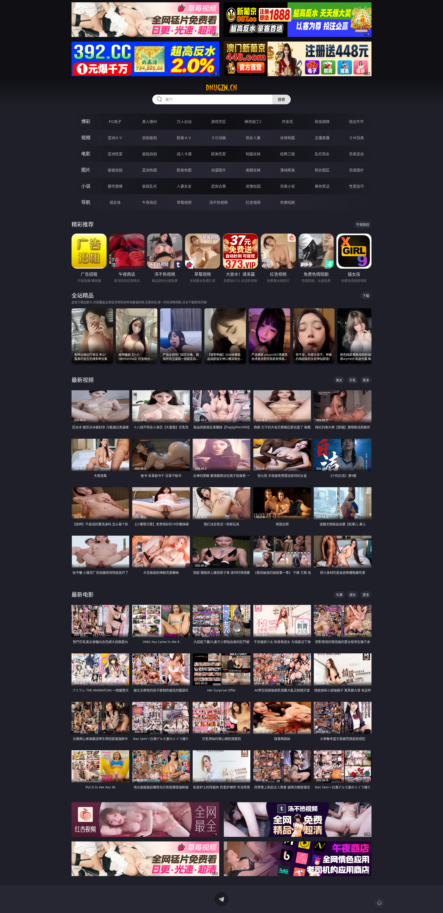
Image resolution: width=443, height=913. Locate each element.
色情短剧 (287, 202)
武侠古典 (218, 186)
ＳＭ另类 (356, 137)
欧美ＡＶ (184, 137)
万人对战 (184, 121)
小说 (85, 186)
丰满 (339, 594)
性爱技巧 (356, 186)
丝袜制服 (287, 137)
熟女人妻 (253, 137)
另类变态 (356, 153)
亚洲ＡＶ (115, 137)
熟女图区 (322, 170)
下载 (366, 295)
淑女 (352, 594)
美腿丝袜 (253, 170)
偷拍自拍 (149, 153)
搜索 (281, 99)
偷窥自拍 (115, 170)
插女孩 (115, 202)
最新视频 (83, 380)
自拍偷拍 (149, 137)
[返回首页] (379, 902)
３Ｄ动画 (218, 137)
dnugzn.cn (221, 87)
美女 (339, 380)
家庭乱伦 (149, 186)
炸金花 (287, 121)
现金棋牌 (322, 121)
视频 (85, 138)
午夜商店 (149, 202)
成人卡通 (184, 153)
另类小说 (287, 186)
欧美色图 (184, 170)
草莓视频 (184, 202)
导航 (85, 202)
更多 (366, 380)
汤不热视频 (218, 202)
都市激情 (115, 186)
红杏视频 (253, 202)
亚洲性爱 (115, 153)
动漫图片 (218, 170)
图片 (85, 170)
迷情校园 (253, 186)
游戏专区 (218, 121)
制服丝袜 (253, 153)
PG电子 (115, 121)
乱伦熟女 (322, 153)
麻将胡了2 (253, 121)
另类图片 (356, 170)
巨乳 (352, 380)
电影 (85, 154)
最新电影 (83, 594)
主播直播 (322, 137)
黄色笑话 (322, 186)
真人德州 (149, 121)
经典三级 (287, 153)
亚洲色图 (149, 170)
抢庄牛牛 (356, 121)
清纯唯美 (287, 170)
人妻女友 (184, 186)
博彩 (85, 121)
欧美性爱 (218, 153)
